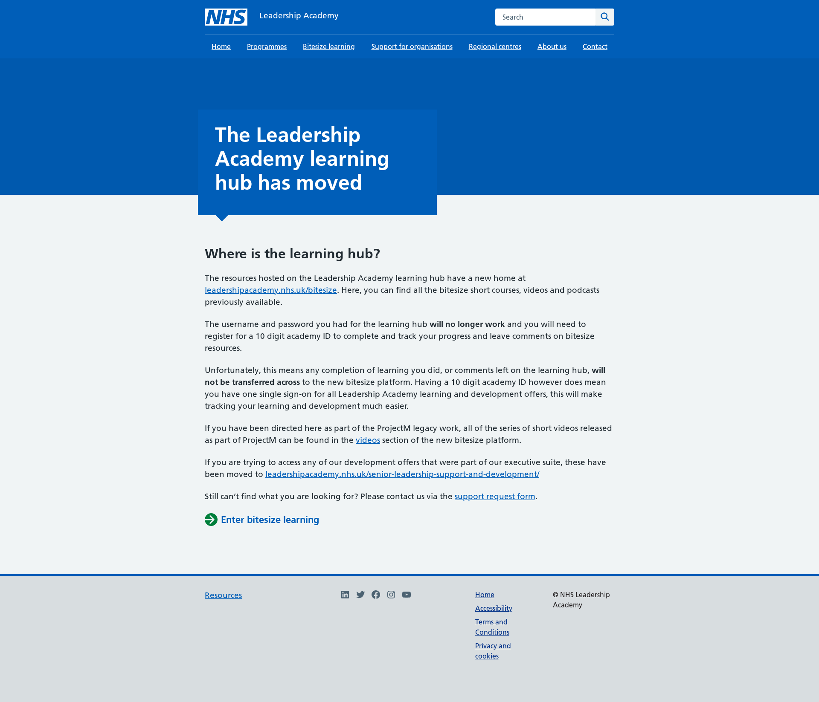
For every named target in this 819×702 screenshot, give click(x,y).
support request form (495, 496)
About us (551, 46)
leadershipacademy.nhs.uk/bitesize (271, 290)
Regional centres (495, 46)
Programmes (267, 46)
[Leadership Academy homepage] (226, 17)
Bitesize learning (329, 46)
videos (368, 440)
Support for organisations (412, 46)
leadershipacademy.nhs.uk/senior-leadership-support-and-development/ (402, 474)
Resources (223, 595)
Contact (595, 46)
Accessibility (493, 608)
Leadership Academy (299, 15)
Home (221, 46)
